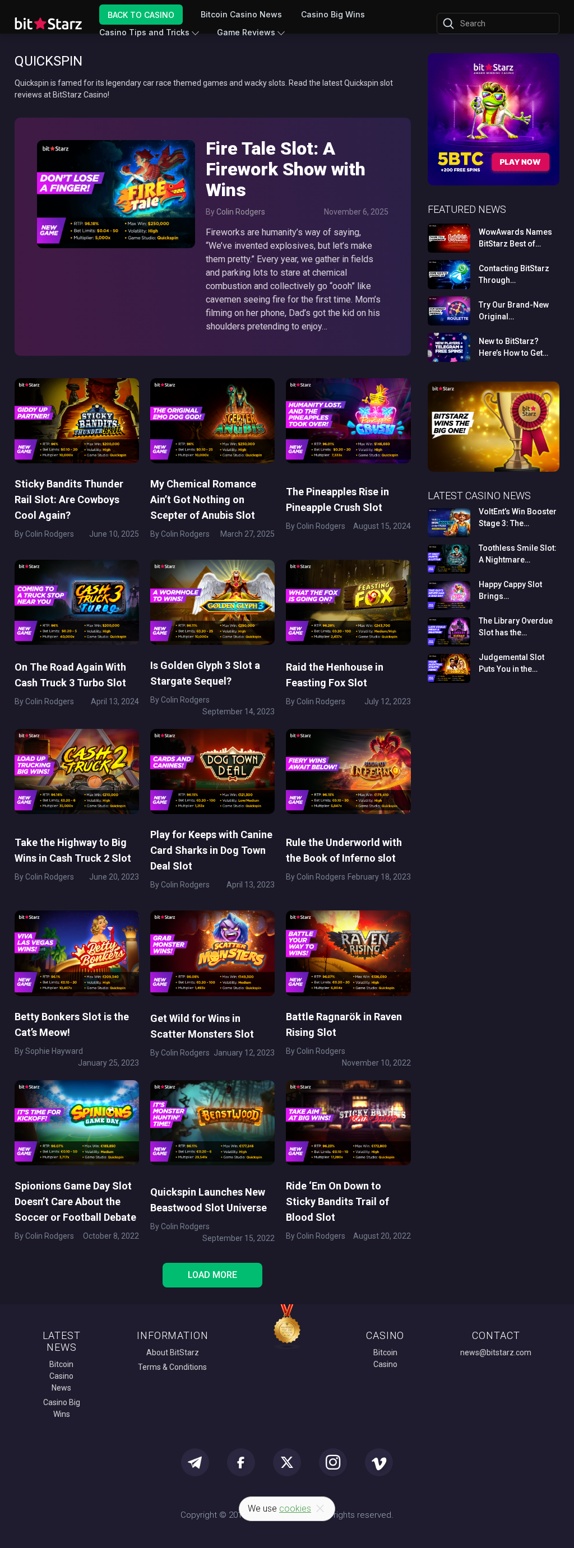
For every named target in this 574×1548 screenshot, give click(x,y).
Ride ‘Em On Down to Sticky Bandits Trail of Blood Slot (337, 1201)
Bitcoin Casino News (241, 14)
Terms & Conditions (172, 1367)
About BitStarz (172, 1352)
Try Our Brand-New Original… (514, 310)
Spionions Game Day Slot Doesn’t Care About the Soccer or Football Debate (75, 1201)
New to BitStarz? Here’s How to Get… (513, 347)
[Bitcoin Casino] (494, 183)
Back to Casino (141, 14)
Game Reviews (246, 32)
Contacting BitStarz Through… (514, 274)
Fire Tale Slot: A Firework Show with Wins (285, 169)
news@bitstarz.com (495, 1352)
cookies (295, 1508)
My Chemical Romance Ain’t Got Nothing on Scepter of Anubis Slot (203, 499)
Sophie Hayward (54, 1051)
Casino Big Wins (333, 14)
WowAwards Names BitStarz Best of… (515, 237)
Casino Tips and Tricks (144, 32)
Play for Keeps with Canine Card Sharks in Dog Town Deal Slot (211, 850)
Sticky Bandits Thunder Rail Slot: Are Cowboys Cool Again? (69, 499)
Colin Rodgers (240, 211)
